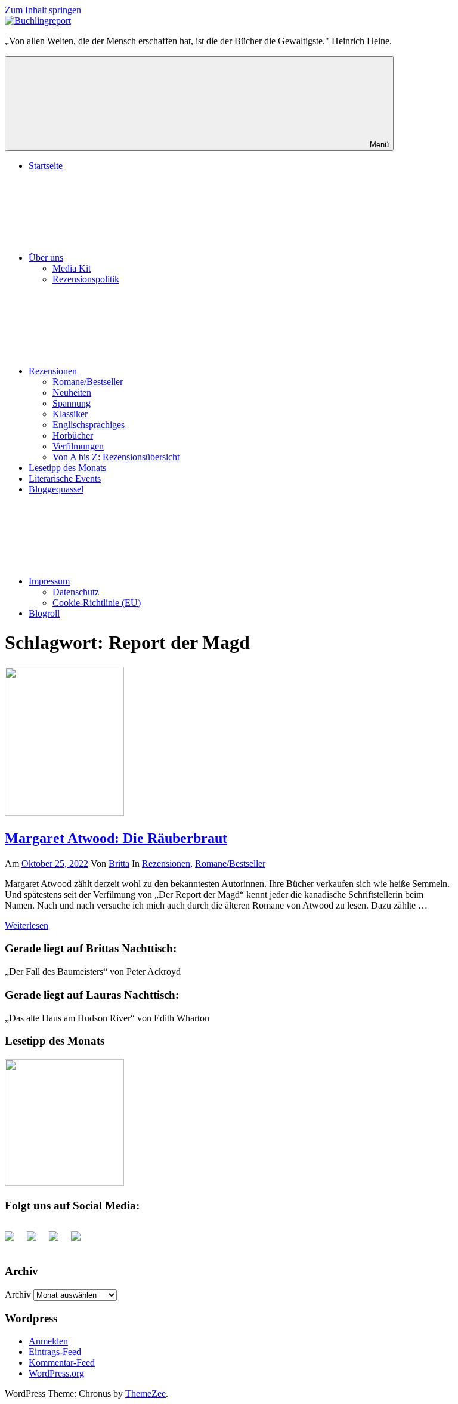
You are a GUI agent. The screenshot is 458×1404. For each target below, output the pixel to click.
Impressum (49, 581)
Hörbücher (72, 435)
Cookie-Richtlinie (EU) (96, 603)
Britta (119, 863)
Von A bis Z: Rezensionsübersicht (116, 457)
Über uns (46, 258)
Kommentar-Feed (62, 1362)
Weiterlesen (26, 925)
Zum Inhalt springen (43, 10)
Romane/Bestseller (87, 382)
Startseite (46, 166)
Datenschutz (75, 592)
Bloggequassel (56, 489)
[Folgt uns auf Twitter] (36, 1241)
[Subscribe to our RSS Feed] (58, 1241)
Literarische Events (65, 478)
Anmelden (48, 1341)
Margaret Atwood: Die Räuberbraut (116, 838)
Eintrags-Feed (55, 1352)
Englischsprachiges (88, 425)
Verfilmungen (78, 446)
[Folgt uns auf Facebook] (14, 1241)
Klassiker (70, 414)
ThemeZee (145, 1393)
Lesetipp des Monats (67, 468)
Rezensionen (53, 371)
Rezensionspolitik (85, 279)
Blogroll (44, 613)
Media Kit (71, 268)
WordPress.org (56, 1373)
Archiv (18, 1294)
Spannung (71, 403)
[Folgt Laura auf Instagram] (80, 1241)
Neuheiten (71, 392)
